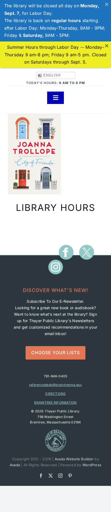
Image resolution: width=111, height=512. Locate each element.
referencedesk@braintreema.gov (55, 385)
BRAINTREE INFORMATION (55, 402)
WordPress (91, 465)
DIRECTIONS (55, 394)
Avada (15, 465)
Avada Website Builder (74, 459)
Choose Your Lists (55, 352)
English (51, 75)
